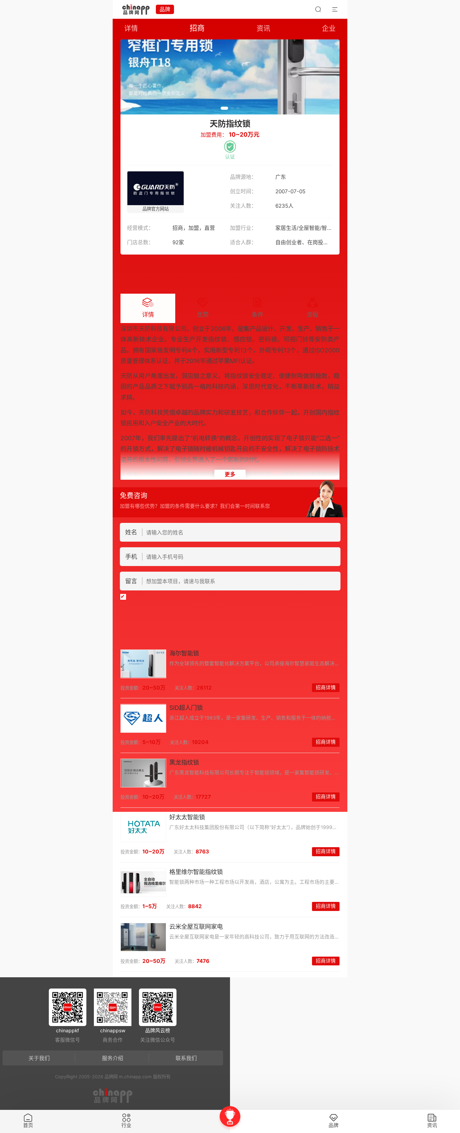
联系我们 (186, 1058)
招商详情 (326, 687)
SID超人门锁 (186, 707)
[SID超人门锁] (143, 718)
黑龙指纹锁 (184, 762)
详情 (131, 28)
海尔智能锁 (184, 653)
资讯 (263, 28)
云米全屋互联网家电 (196, 926)
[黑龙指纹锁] (143, 773)
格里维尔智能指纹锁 (196, 872)
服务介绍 (112, 1058)
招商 (197, 28)
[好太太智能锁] (143, 827)
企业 (329, 28)
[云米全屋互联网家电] (143, 937)
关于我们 (39, 1058)
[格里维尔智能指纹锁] (143, 882)
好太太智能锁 (187, 817)
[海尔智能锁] (143, 664)
